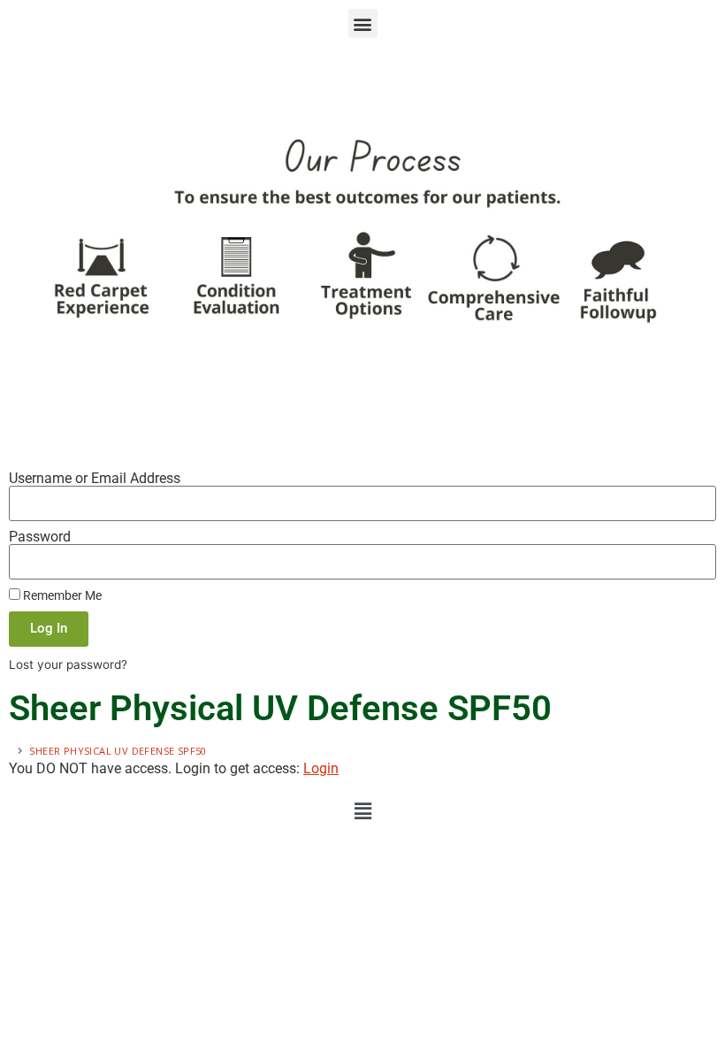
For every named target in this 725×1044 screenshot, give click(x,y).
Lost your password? (68, 664)
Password (40, 537)
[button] (363, 23)
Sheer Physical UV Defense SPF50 (117, 750)
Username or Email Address (94, 479)
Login (321, 768)
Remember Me (61, 595)
